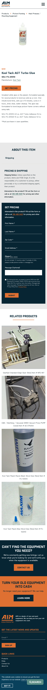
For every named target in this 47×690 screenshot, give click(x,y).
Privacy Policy (22, 287)
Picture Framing (19, 13)
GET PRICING (11, 88)
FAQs (3, 661)
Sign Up (8, 645)
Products (5, 13)
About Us (5, 666)
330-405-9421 (17, 193)
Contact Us (23, 567)
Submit (11, 295)
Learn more (25, 679)
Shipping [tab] (9, 157)
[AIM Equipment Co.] (5, 4)
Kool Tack (17, 80)
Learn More (23, 598)
